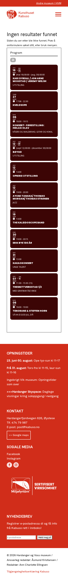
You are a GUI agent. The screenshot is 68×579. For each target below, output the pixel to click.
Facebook (13, 454)
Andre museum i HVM (48, 3)
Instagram (13, 458)
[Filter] (13, 60)
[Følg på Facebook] (9, 465)
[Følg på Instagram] (16, 465)
